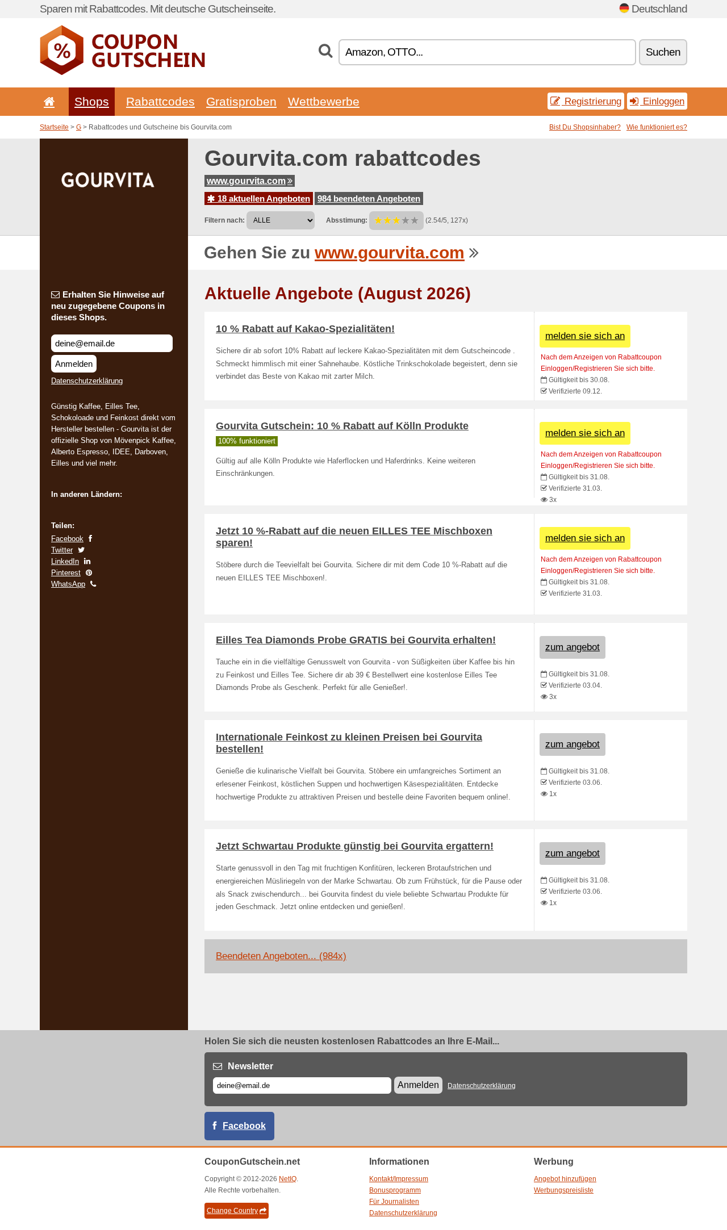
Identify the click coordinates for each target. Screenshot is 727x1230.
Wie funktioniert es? (656, 127)
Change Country (232, 1211)
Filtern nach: (224, 220)
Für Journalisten (394, 1202)
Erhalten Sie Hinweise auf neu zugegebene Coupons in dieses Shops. (108, 306)
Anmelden (74, 364)
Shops (91, 101)
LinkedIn (65, 561)
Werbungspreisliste (564, 1190)
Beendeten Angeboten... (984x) (281, 956)
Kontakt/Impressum (398, 1179)
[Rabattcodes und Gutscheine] (122, 73)
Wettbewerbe (324, 101)
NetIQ (287, 1179)
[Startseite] (47, 101)
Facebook (67, 538)
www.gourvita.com (246, 181)
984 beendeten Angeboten (368, 198)
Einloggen (662, 101)
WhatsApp (68, 584)
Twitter (62, 550)
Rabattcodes (160, 101)
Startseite (54, 127)
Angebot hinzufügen (565, 1179)
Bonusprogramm (395, 1190)
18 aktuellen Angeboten (262, 198)
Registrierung (591, 101)
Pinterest (66, 572)
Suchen (663, 52)
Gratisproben (241, 101)
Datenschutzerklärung (87, 380)
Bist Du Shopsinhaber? (585, 127)
